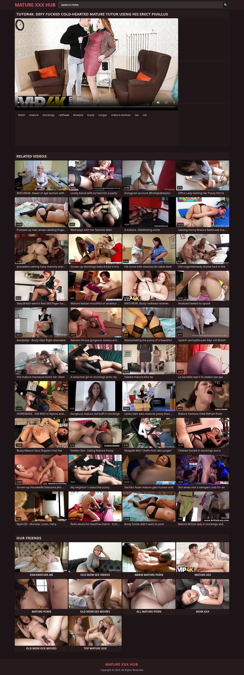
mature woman (121, 115)
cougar (102, 115)
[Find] (226, 5)
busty (90, 115)
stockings (48, 115)
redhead (64, 115)
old (145, 115)
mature (34, 115)
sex (137, 115)
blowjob (78, 115)
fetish (21, 115)
